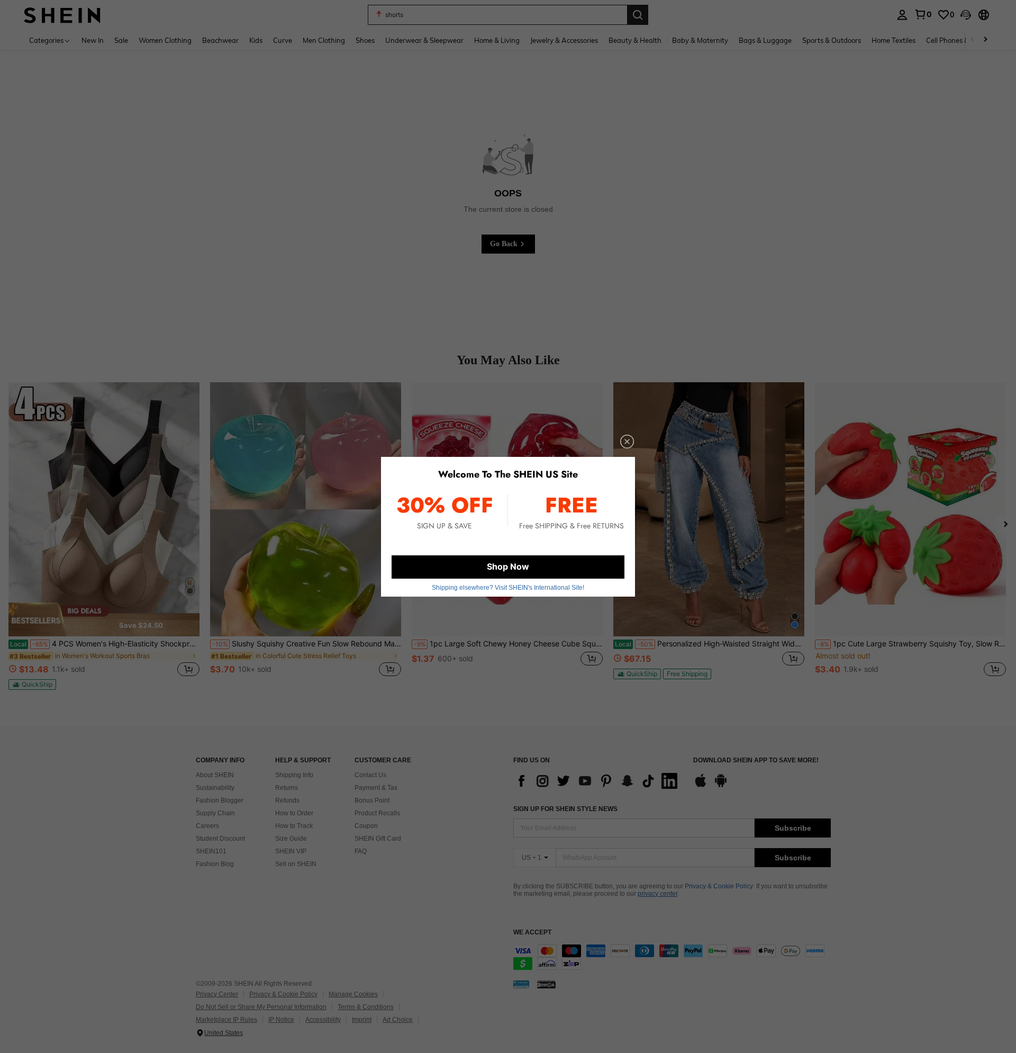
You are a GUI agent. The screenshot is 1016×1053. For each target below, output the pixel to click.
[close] (627, 441)
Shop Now (508, 566)
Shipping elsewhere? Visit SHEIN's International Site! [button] (508, 587)
